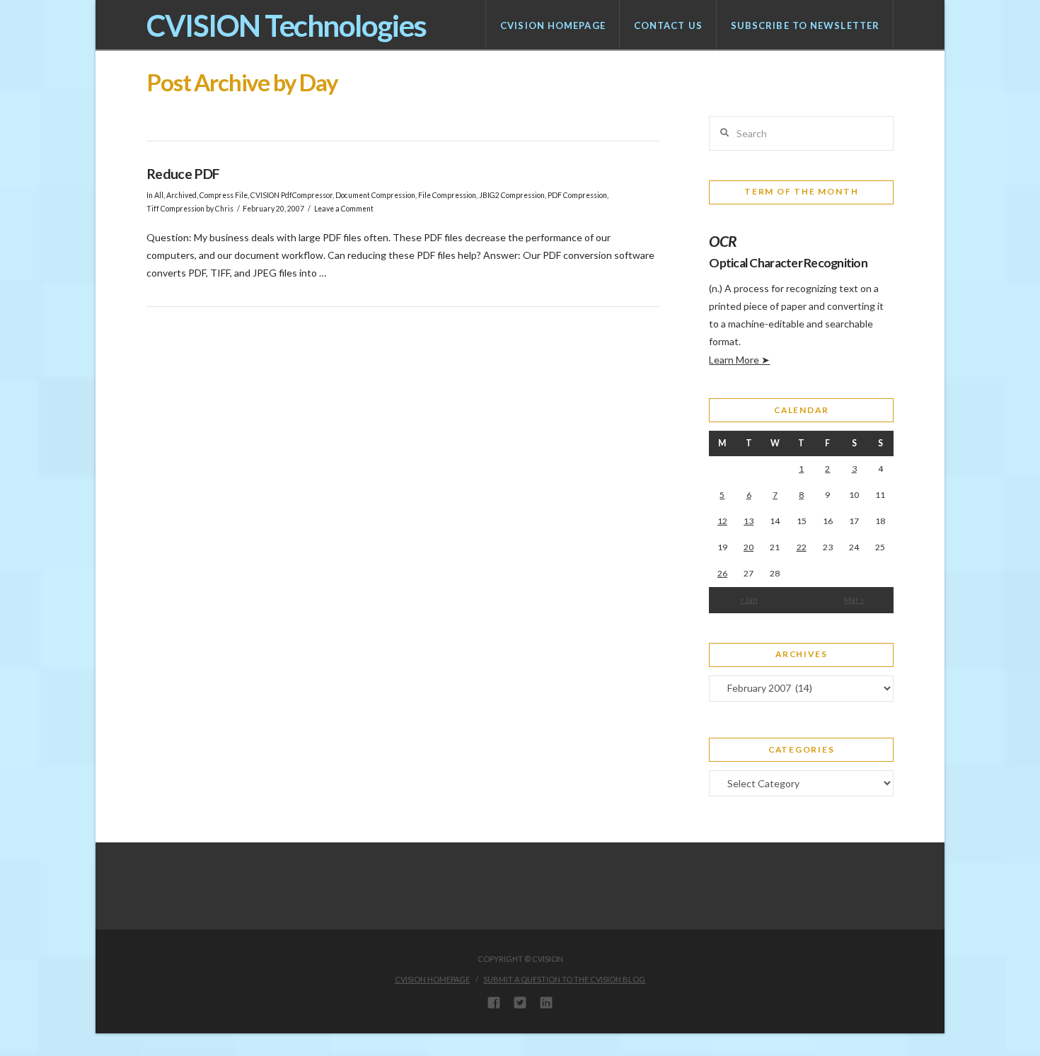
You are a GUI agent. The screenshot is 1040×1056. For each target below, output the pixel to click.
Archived (181, 195)
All (158, 195)
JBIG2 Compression (512, 195)
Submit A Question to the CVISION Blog (564, 979)
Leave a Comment (344, 208)
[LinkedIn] (546, 1002)
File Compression (447, 195)
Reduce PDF (182, 174)
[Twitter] (520, 1002)
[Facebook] (493, 1002)
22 (802, 547)
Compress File (224, 195)
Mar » (854, 599)
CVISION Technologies (286, 25)
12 (722, 521)
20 (748, 547)
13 (748, 521)
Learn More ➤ (739, 360)
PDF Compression (577, 195)
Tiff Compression (175, 208)
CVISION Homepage (432, 979)
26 (722, 573)
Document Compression (375, 195)
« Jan (749, 599)
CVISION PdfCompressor (291, 195)
